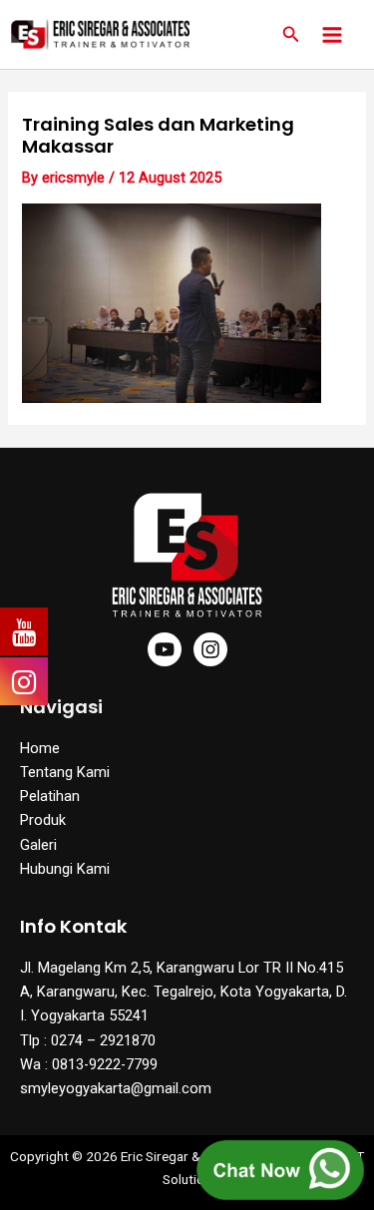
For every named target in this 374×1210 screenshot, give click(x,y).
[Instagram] (210, 649)
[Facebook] (165, 649)
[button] (291, 34)
